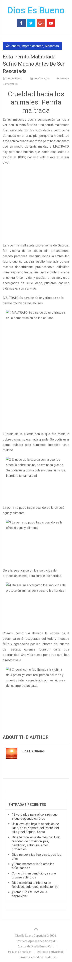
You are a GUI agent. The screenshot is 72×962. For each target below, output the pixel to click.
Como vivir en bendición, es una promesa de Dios (34, 875)
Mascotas (52, 46)
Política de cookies (19, 951)
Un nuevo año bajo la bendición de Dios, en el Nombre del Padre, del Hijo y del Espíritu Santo (35, 828)
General (14, 46)
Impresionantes (32, 46)
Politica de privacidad (50, 951)
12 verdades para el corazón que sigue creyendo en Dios (35, 816)
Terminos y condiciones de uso (37, 957)
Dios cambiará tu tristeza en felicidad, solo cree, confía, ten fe (35, 885)
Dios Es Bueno (36, 10)
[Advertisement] (36, 205)
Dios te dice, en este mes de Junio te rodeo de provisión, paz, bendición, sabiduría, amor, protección (36, 843)
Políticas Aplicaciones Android (36, 941)
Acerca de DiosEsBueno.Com (36, 946)
